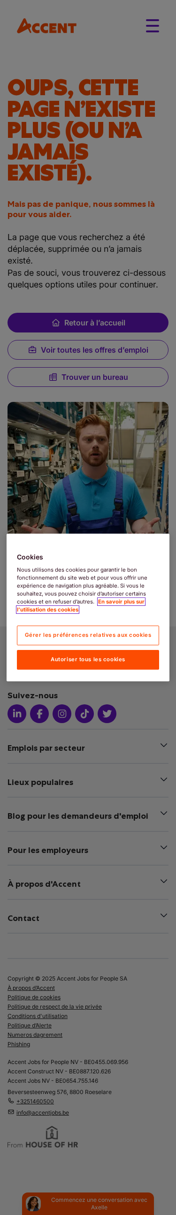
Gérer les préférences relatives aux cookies (88, 635)
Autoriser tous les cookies (88, 659)
